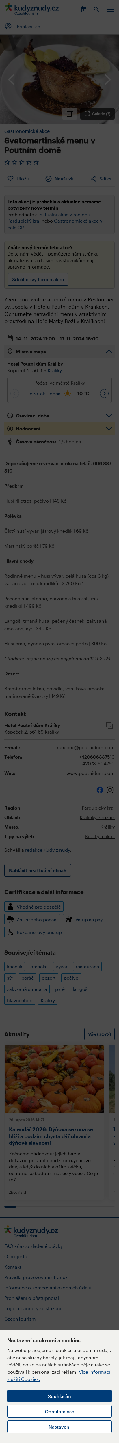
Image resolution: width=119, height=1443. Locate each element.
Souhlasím (59, 1396)
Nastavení (59, 1426)
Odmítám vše (59, 1411)
